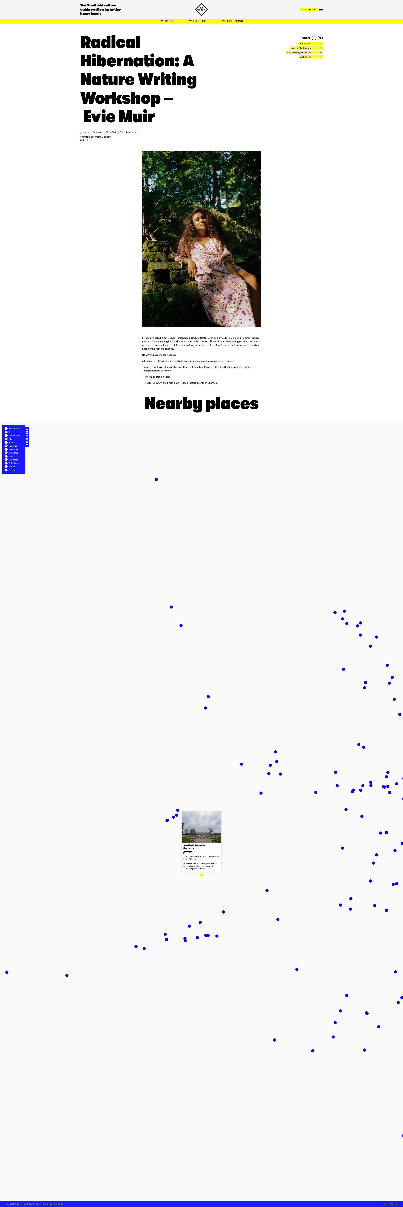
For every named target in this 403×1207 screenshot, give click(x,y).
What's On (166, 21)
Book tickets (306, 43)
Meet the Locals (232, 21)
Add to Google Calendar (299, 52)
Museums (13, 453)
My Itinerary (308, 9)
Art (10, 432)
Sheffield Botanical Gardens (95, 136)
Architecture (14, 428)
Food (11, 442)
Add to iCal (306, 57)
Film (11, 439)
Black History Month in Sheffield (200, 383)
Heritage (13, 446)
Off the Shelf (110, 132)
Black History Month (128, 132)
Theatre (12, 470)
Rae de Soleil (163, 376)
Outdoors (187, 852)
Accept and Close (391, 1204)
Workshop (97, 132)
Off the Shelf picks (168, 383)
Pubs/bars (14, 463)
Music (11, 456)
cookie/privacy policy (54, 1204)
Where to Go (197, 21)
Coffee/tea (14, 435)
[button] (201, 874)
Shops (12, 466)
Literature (86, 132)
